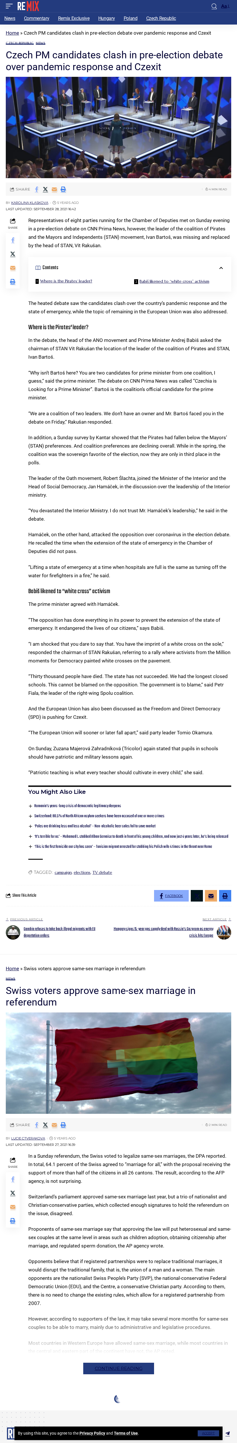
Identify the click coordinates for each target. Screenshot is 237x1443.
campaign (63, 872)
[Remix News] (28, 6)
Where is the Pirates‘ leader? (66, 281)
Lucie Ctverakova (28, 1138)
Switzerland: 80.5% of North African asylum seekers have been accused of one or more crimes (99, 816)
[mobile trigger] (11, 6)
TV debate (102, 872)
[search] (214, 6)
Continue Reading (118, 1368)
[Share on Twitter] (45, 189)
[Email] (54, 189)
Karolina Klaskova (29, 203)
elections (82, 872)
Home (12, 33)
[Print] (63, 189)
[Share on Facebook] (36, 189)
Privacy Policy (92, 1433)
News (40, 43)
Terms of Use (126, 1433)
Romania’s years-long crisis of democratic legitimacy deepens (77, 806)
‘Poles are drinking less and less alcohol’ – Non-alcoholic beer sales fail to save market (94, 826)
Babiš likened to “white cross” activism (174, 281)
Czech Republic (20, 43)
